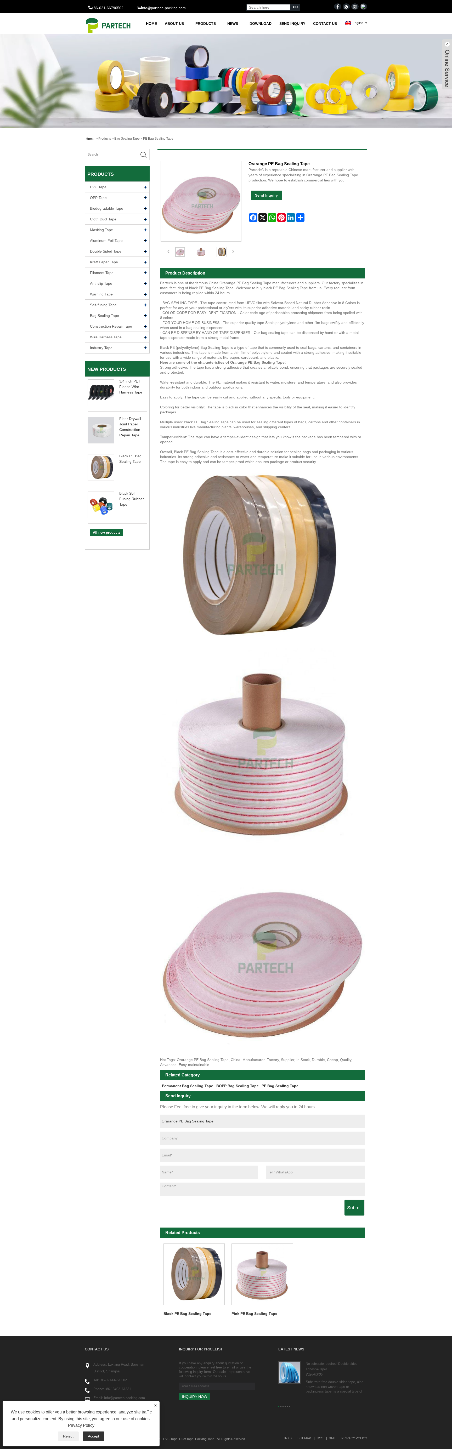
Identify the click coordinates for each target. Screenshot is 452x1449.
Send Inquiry (292, 23)
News (232, 23)
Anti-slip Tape (101, 283)
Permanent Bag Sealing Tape (187, 1086)
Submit (354, 1207)
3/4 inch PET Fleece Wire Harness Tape (130, 386)
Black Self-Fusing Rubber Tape (131, 498)
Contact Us (325, 23)
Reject (68, 1436)
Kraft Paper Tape (104, 262)
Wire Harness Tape (106, 337)
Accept (93, 1436)
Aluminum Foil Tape (106, 240)
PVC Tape (98, 187)
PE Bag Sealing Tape (158, 138)
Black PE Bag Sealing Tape (187, 1313)
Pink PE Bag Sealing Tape (254, 1313)
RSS (320, 1438)
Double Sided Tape (105, 251)
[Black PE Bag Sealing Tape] (194, 1274)
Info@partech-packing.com (163, 8)
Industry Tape (101, 348)
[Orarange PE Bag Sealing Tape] (180, 252)
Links (287, 1438)
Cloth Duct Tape (103, 219)
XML (332, 1438)
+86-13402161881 (117, 1389)
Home (151, 23)
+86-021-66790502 (113, 1380)
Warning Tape (101, 294)
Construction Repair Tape (111, 326)
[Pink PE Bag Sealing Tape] (262, 1274)
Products (205, 23)
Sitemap (304, 1438)
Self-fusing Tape (103, 305)
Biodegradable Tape (106, 208)
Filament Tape (102, 273)
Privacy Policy (354, 1438)
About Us (174, 23)
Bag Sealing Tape (127, 138)
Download (261, 23)
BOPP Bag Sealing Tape (237, 1086)
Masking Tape (101, 230)
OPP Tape (98, 198)
